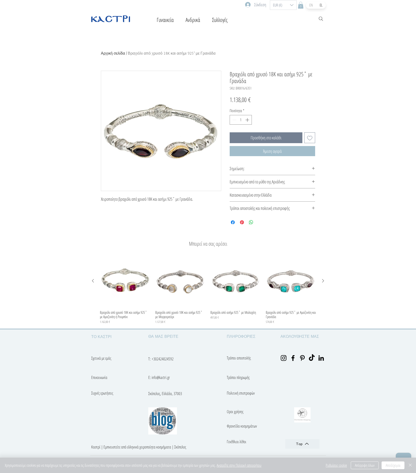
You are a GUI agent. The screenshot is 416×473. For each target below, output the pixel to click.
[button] (283, 5)
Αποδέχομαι (393, 465)
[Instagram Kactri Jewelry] (283, 358)
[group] (208, 290)
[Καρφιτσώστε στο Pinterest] (242, 222)
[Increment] (247, 119)
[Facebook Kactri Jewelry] (293, 358)
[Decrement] (233, 119)
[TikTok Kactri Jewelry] (312, 358)
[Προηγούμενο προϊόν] (93, 281)
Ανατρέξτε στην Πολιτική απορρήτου (239, 465)
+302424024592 (163, 359)
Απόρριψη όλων (365, 465)
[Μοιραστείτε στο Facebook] (233, 222)
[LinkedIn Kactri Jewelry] (321, 358)
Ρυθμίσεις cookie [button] (336, 465)
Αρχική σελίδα (113, 53)
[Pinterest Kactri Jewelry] (302, 358)
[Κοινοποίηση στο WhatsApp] (251, 222)
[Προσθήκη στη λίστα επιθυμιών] (309, 137)
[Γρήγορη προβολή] (125, 281)
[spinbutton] (240, 119)
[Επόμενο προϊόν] (323, 281)
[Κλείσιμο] (410, 465)
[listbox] (283, 5)
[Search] (321, 19)
